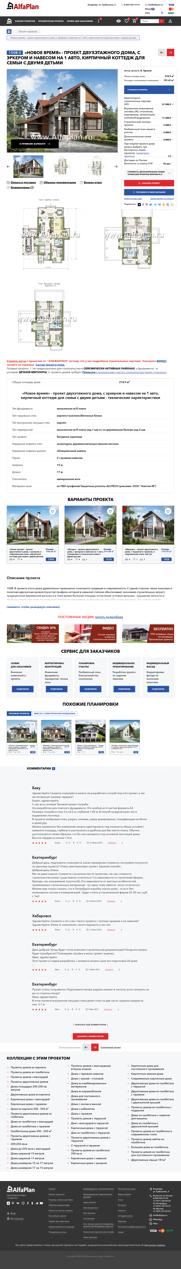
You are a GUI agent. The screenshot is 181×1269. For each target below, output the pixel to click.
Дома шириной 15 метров (27, 1153)
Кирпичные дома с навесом (89, 1158)
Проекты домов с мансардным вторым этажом (91, 1067)
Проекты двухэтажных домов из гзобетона (31, 1115)
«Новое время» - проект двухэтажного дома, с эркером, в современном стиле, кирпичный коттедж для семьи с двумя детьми (26, 553)
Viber (155, 1223)
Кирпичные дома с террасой (89, 1128)
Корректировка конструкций (61, 1227)
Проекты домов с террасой (88, 1118)
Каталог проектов (25, 21)
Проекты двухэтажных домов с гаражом (30, 1137)
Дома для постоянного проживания (85, 1097)
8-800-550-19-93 (132, 5)
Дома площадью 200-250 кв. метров (29, 1088)
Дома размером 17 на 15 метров (32, 1167)
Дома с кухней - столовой (87, 1078)
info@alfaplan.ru (155, 5)
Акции (120, 1232)
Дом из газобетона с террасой (90, 1132)
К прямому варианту (33, 143)
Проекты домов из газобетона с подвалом (151, 1109)
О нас (120, 1200)
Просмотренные (90, 1208)
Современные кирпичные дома (151, 1078)
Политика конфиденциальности (132, 1227)
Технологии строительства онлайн (98, 1232)
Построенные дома (126, 1189)
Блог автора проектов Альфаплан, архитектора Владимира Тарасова (98, 1225)
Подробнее (23, 537)
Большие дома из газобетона (149, 1147)
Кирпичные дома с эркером (89, 1163)
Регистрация (17, 1218)
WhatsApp (157, 1219)
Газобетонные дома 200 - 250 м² (31, 1131)
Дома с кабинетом (83, 1108)
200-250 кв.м (19, 1144)
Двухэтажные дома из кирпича (30, 1094)
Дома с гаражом (81, 1113)
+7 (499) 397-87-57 (162, 1211)
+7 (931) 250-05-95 (162, 1201)
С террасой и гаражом (85, 1145)
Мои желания (89, 1213)
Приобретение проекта (50, 21)
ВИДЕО (161, 361)
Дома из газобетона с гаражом (30, 1126)
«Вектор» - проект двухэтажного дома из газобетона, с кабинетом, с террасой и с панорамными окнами (87, 748)
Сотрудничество (125, 1216)
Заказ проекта (89, 1202)
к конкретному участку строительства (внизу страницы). (124, 372)
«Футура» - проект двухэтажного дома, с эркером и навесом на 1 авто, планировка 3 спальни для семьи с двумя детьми (85, 553)
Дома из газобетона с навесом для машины (150, 1117)
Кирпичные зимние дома (147, 1073)
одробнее (115, 617)
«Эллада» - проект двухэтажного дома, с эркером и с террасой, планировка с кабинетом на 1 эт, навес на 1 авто (18, 748)
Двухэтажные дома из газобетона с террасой (152, 1085)
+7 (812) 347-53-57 (162, 1206)
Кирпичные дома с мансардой (30, 1099)
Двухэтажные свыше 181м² (148, 1159)
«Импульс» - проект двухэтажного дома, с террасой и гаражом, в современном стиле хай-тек (141, 551)
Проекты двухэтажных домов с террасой (91, 1139)
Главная (52, 1189)
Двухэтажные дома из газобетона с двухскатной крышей (152, 1101)
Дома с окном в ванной (86, 1104)
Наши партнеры (90, 1237)
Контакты (122, 1205)
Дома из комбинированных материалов (88, 1085)
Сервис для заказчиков (80, 21)
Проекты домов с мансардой (29, 1077)
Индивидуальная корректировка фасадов (97, 1195)
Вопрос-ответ (93, 182)
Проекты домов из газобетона (30, 1072)
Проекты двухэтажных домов (29, 1081)
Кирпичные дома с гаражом (29, 1104)
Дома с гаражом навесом (87, 1073)
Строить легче (16, 361)
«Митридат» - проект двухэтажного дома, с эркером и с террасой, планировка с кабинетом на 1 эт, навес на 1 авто (53, 748)
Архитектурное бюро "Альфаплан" (16, 1196)
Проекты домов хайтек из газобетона (147, 1141)
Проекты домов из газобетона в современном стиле (151, 1133)
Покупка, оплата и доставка (61, 1200)
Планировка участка (57, 1232)
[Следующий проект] (95, 1047)
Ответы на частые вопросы (61, 1210)
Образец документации (60, 182)
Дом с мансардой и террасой (90, 1123)
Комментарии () (22, 187)
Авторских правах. (155, 1245)
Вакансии (122, 1221)
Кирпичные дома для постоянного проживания (147, 1067)
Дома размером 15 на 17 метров (32, 1163)
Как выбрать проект (57, 1216)
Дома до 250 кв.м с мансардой (30, 1148)
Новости (122, 1210)
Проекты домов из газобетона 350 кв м (90, 1152)
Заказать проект (151, 183)
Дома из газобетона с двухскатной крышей (144, 1125)
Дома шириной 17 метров (27, 1158)
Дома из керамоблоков (86, 1091)
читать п (101, 617)
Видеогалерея (124, 1194)
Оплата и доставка (23, 182)
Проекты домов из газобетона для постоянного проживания (150, 1153)
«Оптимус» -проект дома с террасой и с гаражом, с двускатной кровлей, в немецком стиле (122, 747)
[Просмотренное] (118, 21)
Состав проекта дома (50, 364)
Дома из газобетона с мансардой (32, 1121)
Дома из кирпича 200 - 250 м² (30, 1108)
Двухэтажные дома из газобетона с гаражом (152, 1093)
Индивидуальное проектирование (98, 1189)
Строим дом (88, 1218)
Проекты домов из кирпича (28, 1067)
